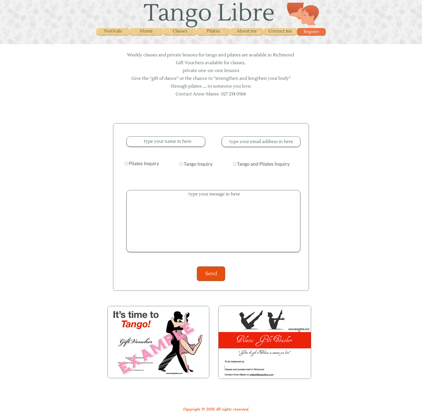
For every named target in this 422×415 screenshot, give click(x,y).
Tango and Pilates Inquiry (263, 164)
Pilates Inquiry (144, 163)
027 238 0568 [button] (233, 94)
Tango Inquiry (198, 164)
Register (311, 31)
